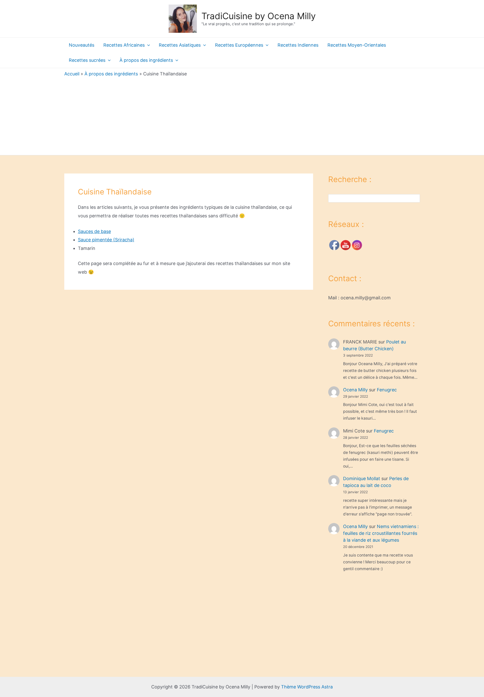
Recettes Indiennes (298, 45)
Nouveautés (81, 45)
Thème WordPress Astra (307, 686)
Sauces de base (94, 231)
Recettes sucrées (87, 60)
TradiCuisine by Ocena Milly (258, 16)
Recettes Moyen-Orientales (356, 45)
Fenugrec (387, 389)
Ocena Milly (355, 389)
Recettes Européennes (239, 45)
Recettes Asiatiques (180, 45)
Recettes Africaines (124, 45)
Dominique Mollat (361, 478)
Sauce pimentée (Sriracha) (106, 239)
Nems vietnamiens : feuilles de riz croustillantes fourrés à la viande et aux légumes (381, 533)
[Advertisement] (242, 114)
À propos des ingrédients (146, 60)
